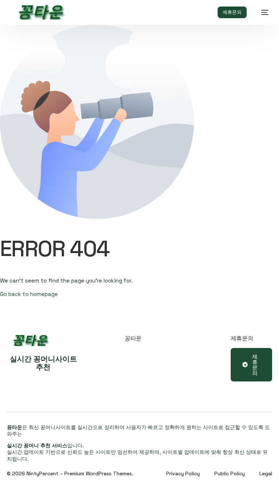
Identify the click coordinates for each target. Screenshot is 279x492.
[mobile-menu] (261, 12)
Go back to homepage (29, 294)
